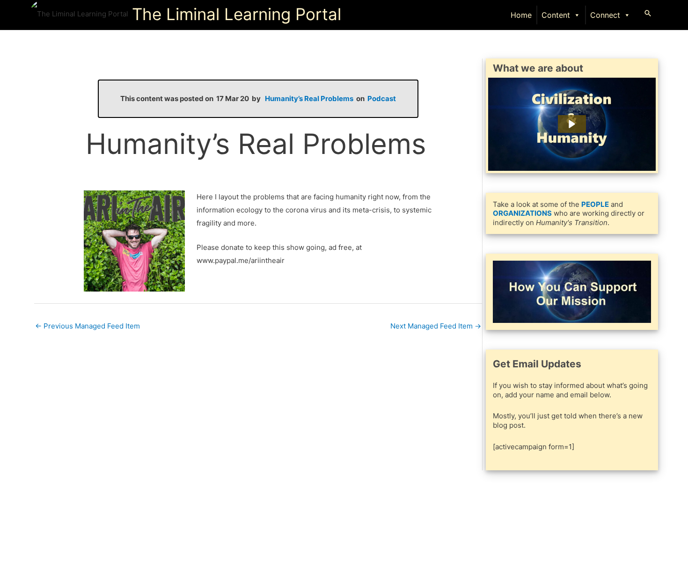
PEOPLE (595, 204)
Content (556, 15)
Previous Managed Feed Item (87, 325)
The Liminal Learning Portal (236, 14)
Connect (605, 15)
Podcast (381, 98)
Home (521, 15)
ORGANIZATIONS (522, 213)
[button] (648, 13)
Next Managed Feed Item (435, 325)
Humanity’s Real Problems (309, 98)
